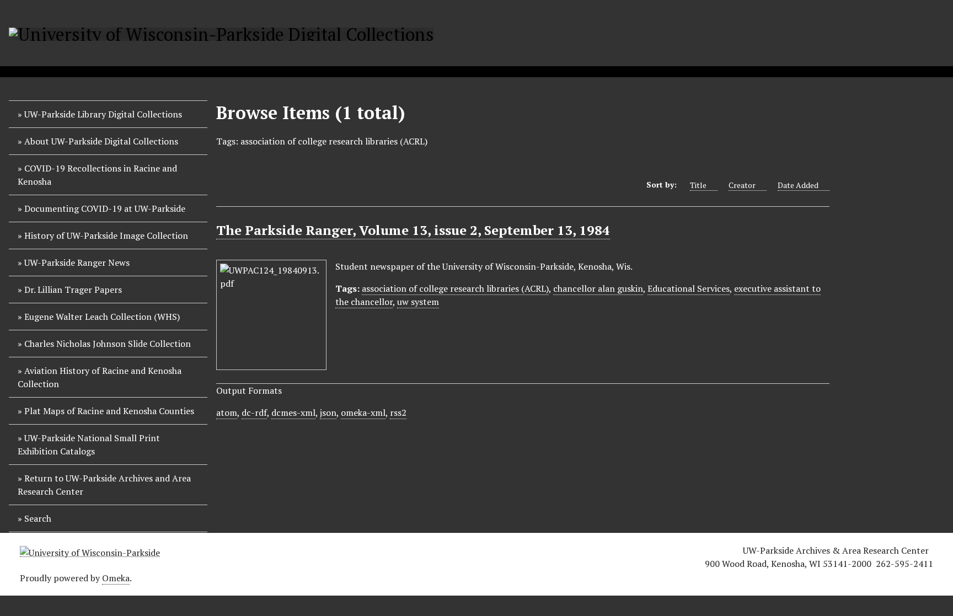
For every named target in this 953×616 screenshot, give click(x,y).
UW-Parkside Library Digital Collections (103, 114)
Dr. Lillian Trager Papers (73, 289)
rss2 (398, 412)
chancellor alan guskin (598, 288)
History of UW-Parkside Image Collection (106, 235)
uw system (418, 302)
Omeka (116, 578)
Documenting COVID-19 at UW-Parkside (104, 208)
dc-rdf (254, 412)
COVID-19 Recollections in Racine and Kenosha (97, 175)
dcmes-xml (293, 412)
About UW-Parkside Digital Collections (101, 141)
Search (37, 518)
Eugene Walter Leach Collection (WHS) (102, 316)
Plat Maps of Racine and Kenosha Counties (109, 411)
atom (226, 412)
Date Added (798, 185)
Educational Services (688, 288)
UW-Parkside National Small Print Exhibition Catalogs (89, 444)
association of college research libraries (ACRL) (455, 288)
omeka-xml (363, 412)
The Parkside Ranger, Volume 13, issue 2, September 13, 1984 (413, 230)
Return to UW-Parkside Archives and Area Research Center (104, 484)
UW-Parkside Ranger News (77, 262)
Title (698, 185)
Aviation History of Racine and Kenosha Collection (99, 377)
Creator (742, 185)
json (328, 412)
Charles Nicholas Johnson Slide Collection (107, 344)
